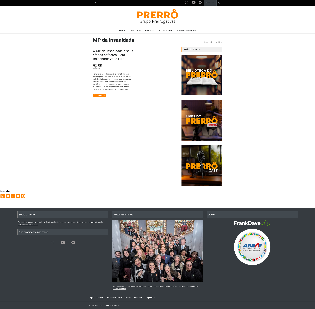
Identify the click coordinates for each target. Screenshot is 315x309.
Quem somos (135, 30)
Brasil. (128, 297)
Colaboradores (166, 30)
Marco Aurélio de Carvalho (28, 225)
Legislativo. (150, 297)
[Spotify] (73, 242)
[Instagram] (52, 242)
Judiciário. (138, 297)
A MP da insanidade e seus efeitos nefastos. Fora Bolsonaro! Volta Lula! (113, 55)
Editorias (149, 30)
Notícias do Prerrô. (114, 297)
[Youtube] (62, 242)
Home (122, 30)
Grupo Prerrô (97, 67)
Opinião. (100, 297)
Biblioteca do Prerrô (186, 30)
